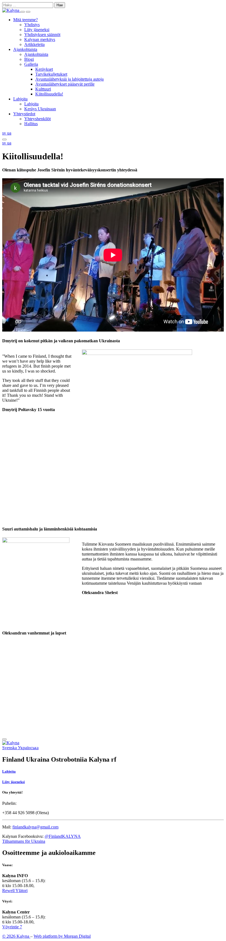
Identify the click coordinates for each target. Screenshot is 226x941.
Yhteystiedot (24, 113)
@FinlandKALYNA (63, 836)
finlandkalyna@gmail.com (35, 827)
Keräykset (44, 69)
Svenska (10, 747)
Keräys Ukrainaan (40, 108)
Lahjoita (20, 99)
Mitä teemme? (25, 19)
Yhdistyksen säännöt (42, 34)
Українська (28, 747)
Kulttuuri (43, 89)
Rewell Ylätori (15, 890)
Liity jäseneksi (36, 29)
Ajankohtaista (25, 49)
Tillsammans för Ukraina (23, 841)
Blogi (29, 59)
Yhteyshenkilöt (37, 118)
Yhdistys (32, 24)
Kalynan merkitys (39, 39)
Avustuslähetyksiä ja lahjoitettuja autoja (69, 79)
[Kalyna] (11, 10)
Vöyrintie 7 (12, 926)
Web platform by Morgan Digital (62, 936)
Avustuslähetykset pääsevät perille (65, 84)
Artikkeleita (34, 44)
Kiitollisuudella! (49, 94)
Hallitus (31, 123)
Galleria (31, 64)
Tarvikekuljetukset (51, 74)
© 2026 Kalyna (16, 936)
